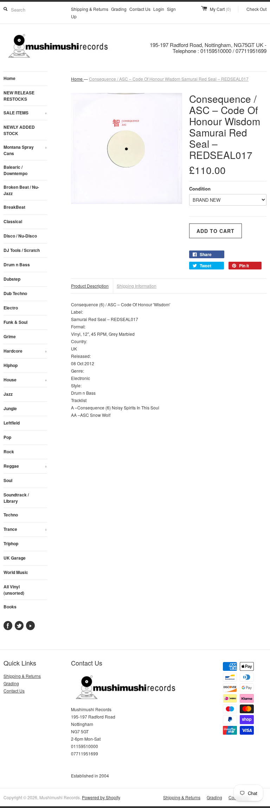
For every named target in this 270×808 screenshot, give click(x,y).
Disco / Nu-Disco (20, 236)
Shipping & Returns (89, 9)
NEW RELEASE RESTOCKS (19, 95)
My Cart (220, 9)
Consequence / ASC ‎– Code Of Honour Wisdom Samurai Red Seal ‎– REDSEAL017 (169, 79)
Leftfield (12, 423)
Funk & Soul (15, 322)
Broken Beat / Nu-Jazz (21, 190)
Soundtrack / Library (16, 498)
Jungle (10, 408)
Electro (11, 308)
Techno (11, 515)
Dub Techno (15, 293)
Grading (119, 9)
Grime (10, 336)
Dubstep (12, 279)
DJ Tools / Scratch (22, 250)
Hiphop (11, 365)
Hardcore (25, 351)
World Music (16, 572)
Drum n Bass (17, 264)
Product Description (90, 286)
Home (9, 78)
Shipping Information (136, 286)
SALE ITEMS (25, 112)
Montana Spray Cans (25, 150)
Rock (9, 451)
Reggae (25, 466)
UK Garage (15, 558)
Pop (7, 437)
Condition (200, 188)
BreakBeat (14, 207)
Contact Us (139, 9)
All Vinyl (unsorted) (14, 589)
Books (10, 606)
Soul (8, 480)
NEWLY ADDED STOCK (19, 130)
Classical (13, 221)
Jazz (8, 394)
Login (158, 9)
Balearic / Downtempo (15, 170)
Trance (25, 529)
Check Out (256, 9)
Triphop (11, 543)
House (25, 379)
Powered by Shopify (101, 797)
